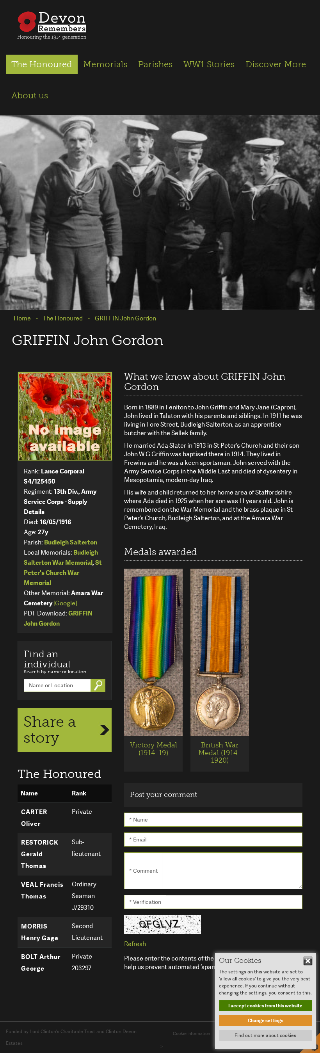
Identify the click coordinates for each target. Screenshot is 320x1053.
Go (99, 685)
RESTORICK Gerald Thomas (40, 854)
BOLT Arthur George (40, 963)
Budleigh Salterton (70, 542)
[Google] (65, 603)
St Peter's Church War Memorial (63, 573)
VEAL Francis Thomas (42, 890)
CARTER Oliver (34, 818)
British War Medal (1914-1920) (219, 753)
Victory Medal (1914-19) (153, 749)
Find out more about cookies (265, 1035)
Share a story (49, 730)
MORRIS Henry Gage (40, 932)
